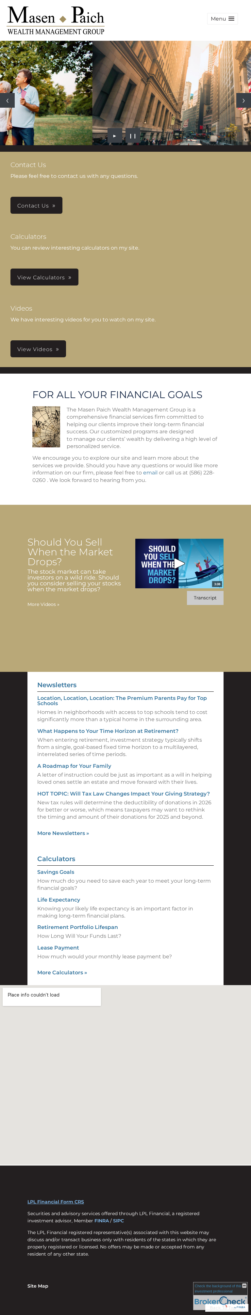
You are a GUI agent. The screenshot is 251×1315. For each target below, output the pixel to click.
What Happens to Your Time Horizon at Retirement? (107, 731)
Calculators (56, 859)
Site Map (37, 1286)
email (150, 473)
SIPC (118, 1221)
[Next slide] (243, 100)
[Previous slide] (7, 100)
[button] (222, 18)
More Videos (43, 604)
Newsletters (56, 685)
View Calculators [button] (41, 277)
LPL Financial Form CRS (55, 1202)
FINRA (101, 1221)
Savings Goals (55, 872)
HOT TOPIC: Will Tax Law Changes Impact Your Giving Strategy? (123, 794)
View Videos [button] (35, 349)
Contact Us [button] (33, 206)
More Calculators (62, 972)
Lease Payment (58, 948)
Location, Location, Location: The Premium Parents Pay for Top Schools (122, 700)
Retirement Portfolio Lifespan (77, 927)
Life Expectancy (58, 900)
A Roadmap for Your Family (74, 766)
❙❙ (133, 135)
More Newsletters (63, 833)
